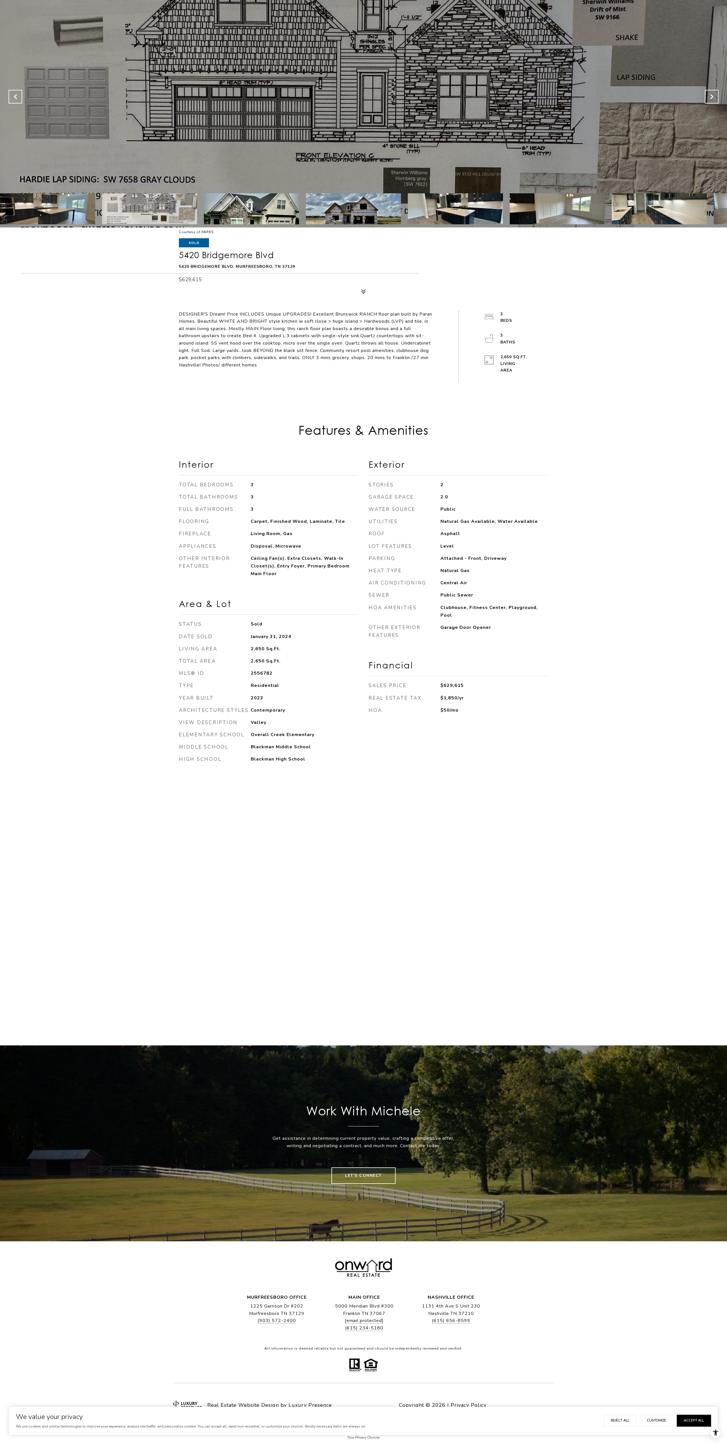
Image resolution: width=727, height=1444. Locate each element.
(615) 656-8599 (451, 1320)
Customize (656, 1420)
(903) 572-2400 (277, 1320)
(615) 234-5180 (364, 1328)
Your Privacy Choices (363, 1437)
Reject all (620, 1420)
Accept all (694, 1420)
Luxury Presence (310, 1405)
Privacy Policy (468, 1405)
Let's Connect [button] (363, 1175)
